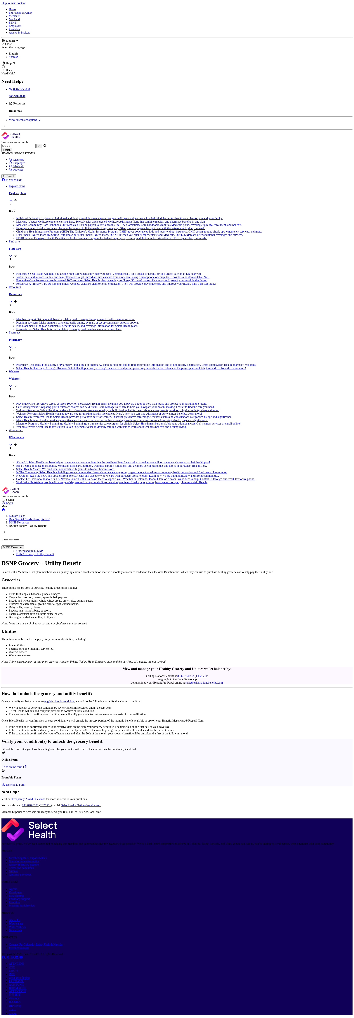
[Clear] (39, 146)
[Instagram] (12, 957)
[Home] (3, 509)
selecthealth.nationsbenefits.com (204, 682)
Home (12, 9)
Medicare (14, 16)
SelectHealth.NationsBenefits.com (81, 805)
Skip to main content (13, 3)
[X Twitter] (8, 957)
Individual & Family (20, 12)
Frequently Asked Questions (28, 799)
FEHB (13, 22)
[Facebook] (3, 957)
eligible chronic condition (59, 701)
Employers (15, 25)
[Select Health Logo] (29, 840)
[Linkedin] (17, 957)
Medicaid (14, 19)
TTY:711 (45, 805)
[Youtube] (21, 957)
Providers (14, 29)
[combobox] (18, 146)
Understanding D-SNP (29, 550)
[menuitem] (181, 193)
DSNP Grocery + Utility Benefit (35, 554)
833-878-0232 (185, 675)
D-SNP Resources (12, 547)
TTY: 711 (201, 675)
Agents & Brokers (19, 32)
